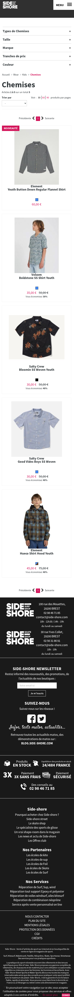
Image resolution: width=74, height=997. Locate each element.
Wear (16, 74)
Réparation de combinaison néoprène (37, 900)
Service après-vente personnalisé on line (37, 904)
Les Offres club (37, 841)
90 (48, 97)
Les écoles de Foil (37, 864)
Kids (24, 74)
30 (39, 97)
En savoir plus (50, 994)
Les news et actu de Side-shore (37, 836)
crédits (37, 938)
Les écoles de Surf (37, 872)
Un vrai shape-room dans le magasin (37, 832)
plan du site (37, 921)
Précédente (25, 118)
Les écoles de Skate (37, 868)
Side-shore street (37, 819)
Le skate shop (37, 823)
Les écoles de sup (37, 860)
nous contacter (37, 916)
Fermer (66, 995)
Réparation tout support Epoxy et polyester (37, 891)
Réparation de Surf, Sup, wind (37, 887)
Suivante (49, 118)
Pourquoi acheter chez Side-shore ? (37, 815)
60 (43, 97)
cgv (37, 934)
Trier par (6, 97)
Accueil (6, 74)
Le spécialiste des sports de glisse (37, 828)
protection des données (37, 930)
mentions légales (37, 925)
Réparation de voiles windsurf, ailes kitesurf (37, 896)
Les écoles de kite (37, 855)
